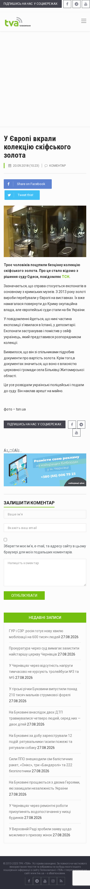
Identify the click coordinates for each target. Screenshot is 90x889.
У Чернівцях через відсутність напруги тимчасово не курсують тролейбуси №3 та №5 (44, 672)
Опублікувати (24, 596)
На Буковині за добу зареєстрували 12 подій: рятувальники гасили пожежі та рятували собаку (40, 742)
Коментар (57, 165)
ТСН (65, 277)
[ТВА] (18, 21)
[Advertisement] (45, 79)
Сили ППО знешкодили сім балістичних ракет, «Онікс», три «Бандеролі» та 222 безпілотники (41, 765)
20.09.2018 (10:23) (26, 165)
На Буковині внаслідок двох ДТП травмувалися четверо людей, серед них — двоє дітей (44, 718)
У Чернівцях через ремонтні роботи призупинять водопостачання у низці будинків (40, 812)
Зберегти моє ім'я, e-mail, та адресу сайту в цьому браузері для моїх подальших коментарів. (45, 549)
